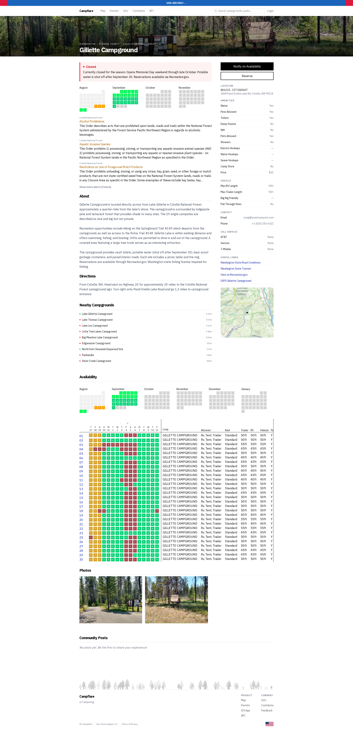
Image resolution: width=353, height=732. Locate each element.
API (151, 11)
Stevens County (109, 43)
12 (81, 484)
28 (81, 551)
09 (81, 471)
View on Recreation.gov (234, 274)
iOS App (245, 710)
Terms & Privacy (130, 724)
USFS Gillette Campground (236, 280)
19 (81, 515)
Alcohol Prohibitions (91, 121)
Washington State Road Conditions (241, 262)
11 (81, 480)
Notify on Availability (247, 66)
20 (81, 520)
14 (81, 493)
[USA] (269, 724)
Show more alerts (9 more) (95, 187)
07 (81, 462)
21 (81, 524)
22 (81, 528)
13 (81, 489)
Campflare (86, 11)
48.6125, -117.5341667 (234, 90)
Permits (114, 11)
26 (81, 542)
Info (125, 11)
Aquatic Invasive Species (94, 144)
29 (81, 555)
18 (81, 511)
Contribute (139, 11)
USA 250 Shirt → (176, 3)
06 (81, 458)
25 (81, 537)
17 (81, 506)
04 (81, 449)
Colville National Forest (139, 43)
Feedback (266, 710)
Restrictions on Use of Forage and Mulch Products (111, 167)
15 (81, 498)
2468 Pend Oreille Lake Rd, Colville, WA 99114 (247, 93)
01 (81, 436)
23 (81, 533)
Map (103, 11)
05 (81, 453)
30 (81, 559)
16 (81, 502)
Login (270, 11)
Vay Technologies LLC (107, 724)
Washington (87, 43)
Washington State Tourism (236, 268)
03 (81, 445)
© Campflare (85, 724)
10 (81, 476)
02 (81, 440)
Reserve (247, 76)
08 (81, 467)
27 (81, 546)
